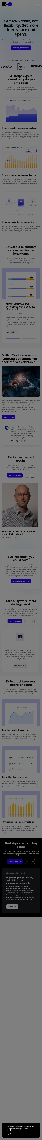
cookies (20, 1127)
